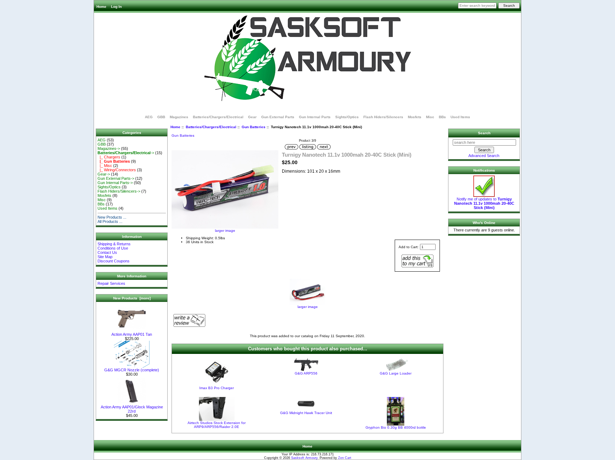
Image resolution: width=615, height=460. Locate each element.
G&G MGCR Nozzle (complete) (131, 370)
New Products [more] (132, 298)
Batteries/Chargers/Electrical (211, 127)
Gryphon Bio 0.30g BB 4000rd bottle (396, 427)
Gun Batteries (254, 127)
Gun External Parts (277, 117)
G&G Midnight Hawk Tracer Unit (306, 413)
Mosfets (414, 117)
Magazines (179, 117)
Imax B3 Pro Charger (216, 388)
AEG (149, 117)
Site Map (105, 257)
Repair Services (111, 283)
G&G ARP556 (306, 373)
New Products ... (112, 217)
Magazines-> (109, 148)
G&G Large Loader (395, 373)
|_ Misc (105, 165)
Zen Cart (344, 458)
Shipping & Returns (114, 244)
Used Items (460, 117)
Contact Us (107, 252)
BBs (442, 117)
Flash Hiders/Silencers (383, 117)
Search (484, 133)
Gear (252, 117)
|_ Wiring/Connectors (117, 170)
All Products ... (110, 221)
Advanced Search (483, 155)
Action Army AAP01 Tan (131, 334)
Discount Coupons (114, 261)
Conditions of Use (113, 248)
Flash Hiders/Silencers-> (119, 191)
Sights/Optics (347, 117)
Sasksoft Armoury (304, 458)
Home (101, 7)
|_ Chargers (109, 157)
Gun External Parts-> (116, 178)
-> (126, 153)
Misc (430, 117)
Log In (116, 7)
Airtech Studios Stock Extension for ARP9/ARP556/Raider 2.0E (217, 425)
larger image (308, 307)
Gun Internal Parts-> (115, 183)
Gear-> (104, 174)
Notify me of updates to (484, 203)
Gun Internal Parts (315, 117)
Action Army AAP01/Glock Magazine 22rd (132, 409)
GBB (161, 117)
